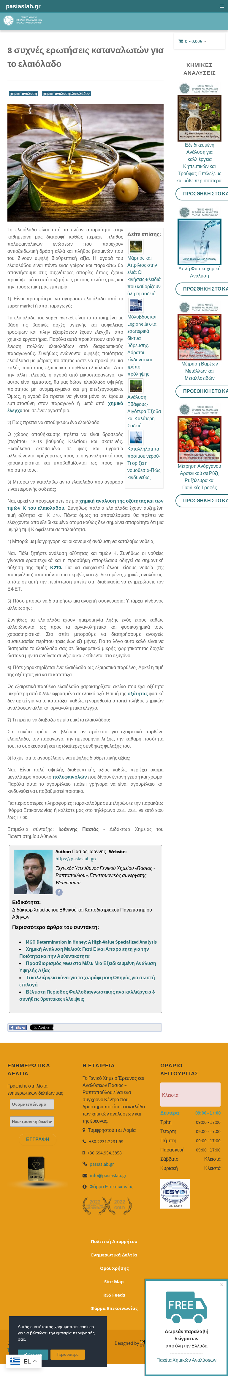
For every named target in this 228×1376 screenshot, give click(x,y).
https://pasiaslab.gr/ (76, 859)
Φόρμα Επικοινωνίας (111, 1187)
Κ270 (54, 567)
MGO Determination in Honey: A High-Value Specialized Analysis (91, 942)
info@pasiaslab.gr (108, 1175)
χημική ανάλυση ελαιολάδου (66, 94)
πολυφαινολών (70, 777)
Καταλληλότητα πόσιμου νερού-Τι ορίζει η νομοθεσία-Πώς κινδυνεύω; (144, 463)
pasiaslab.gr (102, 1164)
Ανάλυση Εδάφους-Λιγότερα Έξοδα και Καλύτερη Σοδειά (144, 412)
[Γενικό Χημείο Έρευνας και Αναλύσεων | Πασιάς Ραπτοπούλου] (23, 21)
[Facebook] (59, 892)
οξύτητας (138, 693)
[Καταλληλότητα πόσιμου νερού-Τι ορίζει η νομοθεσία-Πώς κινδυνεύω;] (136, 437)
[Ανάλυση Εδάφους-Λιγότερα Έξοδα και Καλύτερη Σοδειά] (136, 386)
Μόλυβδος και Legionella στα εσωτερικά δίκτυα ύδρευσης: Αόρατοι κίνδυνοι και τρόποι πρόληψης (141, 345)
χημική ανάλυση (23, 94)
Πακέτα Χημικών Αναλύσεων (186, 1360)
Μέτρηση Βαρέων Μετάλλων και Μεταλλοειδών (199, 371)
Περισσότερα (68, 1355)
